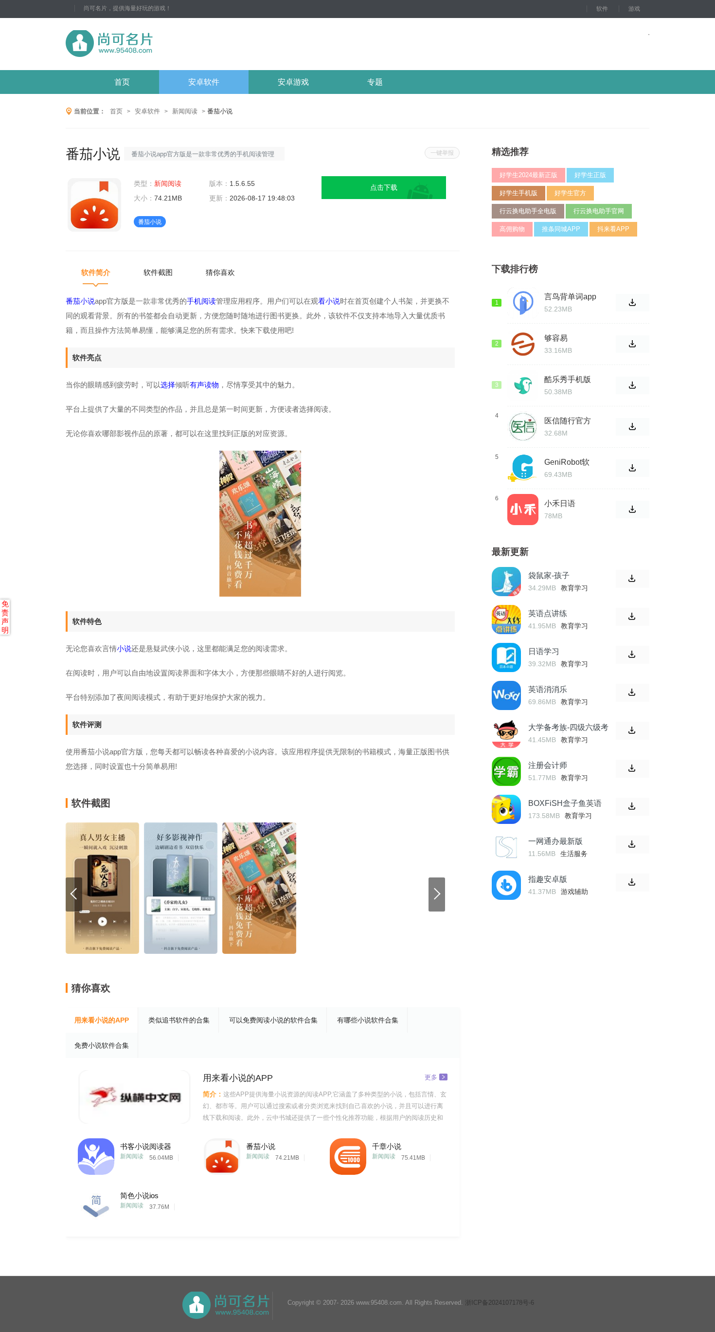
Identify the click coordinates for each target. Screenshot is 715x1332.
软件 (602, 8)
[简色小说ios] (96, 1203)
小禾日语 (559, 503)
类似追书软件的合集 (179, 1020)
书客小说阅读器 (145, 1146)
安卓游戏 (293, 82)
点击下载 (383, 187)
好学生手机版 (518, 193)
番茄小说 (260, 1146)
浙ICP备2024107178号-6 (499, 1302)
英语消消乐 (547, 689)
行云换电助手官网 (598, 211)
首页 (122, 82)
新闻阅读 (184, 111)
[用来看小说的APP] (136, 1097)
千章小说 (386, 1146)
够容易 (556, 338)
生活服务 (574, 854)
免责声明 (5, 617)
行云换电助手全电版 (528, 211)
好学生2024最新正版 (528, 175)
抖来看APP (613, 229)
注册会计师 (547, 765)
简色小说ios (139, 1195)
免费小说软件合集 (101, 1045)
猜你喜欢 (220, 272)
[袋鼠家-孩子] (506, 581)
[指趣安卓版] (506, 885)
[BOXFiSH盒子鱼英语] (506, 809)
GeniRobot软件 (567, 462)
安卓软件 (203, 82)
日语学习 (543, 651)
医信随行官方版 (567, 421)
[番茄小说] (222, 1154)
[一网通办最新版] (506, 847)
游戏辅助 (574, 891)
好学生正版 (590, 175)
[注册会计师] (506, 771)
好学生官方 (570, 193)
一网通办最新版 (555, 841)
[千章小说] (348, 1154)
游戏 (634, 8)
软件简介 (95, 272)
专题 (375, 82)
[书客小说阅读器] (96, 1154)
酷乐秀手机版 (567, 379)
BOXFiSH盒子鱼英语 (565, 803)
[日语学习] (506, 657)
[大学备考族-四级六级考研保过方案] (506, 733)
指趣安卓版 (547, 879)
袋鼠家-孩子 (549, 575)
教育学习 (574, 588)
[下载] (632, 579)
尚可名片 (162, 44)
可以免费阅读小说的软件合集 (273, 1020)
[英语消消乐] (506, 695)
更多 (431, 1077)
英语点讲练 (547, 613)
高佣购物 (512, 229)
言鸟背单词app (570, 296)
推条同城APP (561, 229)
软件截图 (158, 272)
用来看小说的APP (101, 1020)
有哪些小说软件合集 (367, 1020)
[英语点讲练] (506, 619)
